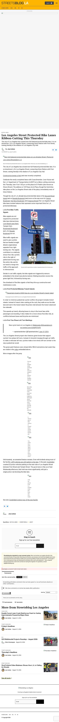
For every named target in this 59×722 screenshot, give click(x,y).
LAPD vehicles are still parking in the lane (24, 462)
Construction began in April (12, 176)
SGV (2, 637)
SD (22, 8)
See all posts (6, 678)
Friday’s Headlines (8, 626)
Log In (48, 3)
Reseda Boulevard (18, 198)
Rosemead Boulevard (10, 229)
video (16, 349)
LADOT (31, 522)
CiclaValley (50, 462)
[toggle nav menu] (56, 3)
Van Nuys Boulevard (17, 201)
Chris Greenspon (10, 642)
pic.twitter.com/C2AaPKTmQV (30, 328)
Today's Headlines (6, 624)
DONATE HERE (5, 8)
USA (11, 8)
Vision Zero (4, 611)
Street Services (6, 663)
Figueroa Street (33, 201)
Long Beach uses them (10, 224)
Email (17, 545)
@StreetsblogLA (46, 325)
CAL (15, 8)
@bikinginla (36, 325)
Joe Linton (11, 149)
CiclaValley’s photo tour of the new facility (23, 500)
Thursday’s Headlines (9, 652)
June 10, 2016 (44, 332)
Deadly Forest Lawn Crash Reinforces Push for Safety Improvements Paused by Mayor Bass (21, 614)
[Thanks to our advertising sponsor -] (29, 70)
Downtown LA (23, 522)
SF (18, 8)
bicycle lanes (5, 132)
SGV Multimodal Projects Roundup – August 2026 (19, 639)
